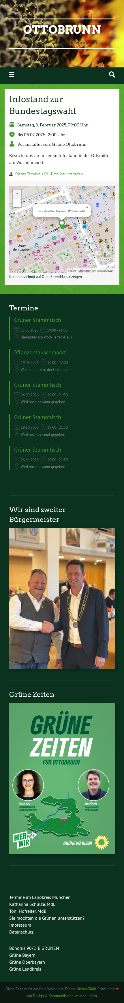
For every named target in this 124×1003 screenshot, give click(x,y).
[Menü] (11, 74)
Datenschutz (21, 932)
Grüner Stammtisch (37, 319)
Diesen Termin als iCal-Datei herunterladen (49, 174)
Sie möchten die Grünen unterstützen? (46, 918)
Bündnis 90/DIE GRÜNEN (34, 948)
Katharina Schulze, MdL (32, 904)
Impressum (20, 925)
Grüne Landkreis (25, 969)
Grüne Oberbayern (27, 962)
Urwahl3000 (86, 989)
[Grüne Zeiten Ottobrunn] (62, 852)
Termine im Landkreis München (40, 897)
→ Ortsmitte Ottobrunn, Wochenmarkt (62, 211)
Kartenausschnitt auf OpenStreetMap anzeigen (45, 276)
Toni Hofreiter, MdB (27, 911)
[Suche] (112, 74)
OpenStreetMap (104, 271)
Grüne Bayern (22, 955)
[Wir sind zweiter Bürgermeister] (62, 667)
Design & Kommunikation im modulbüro (65, 995)
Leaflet (72, 271)
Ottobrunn (62, 30)
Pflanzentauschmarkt (40, 352)
